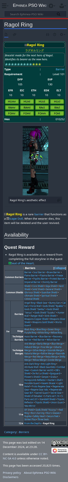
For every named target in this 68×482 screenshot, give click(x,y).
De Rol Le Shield (40, 373)
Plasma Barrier (47, 275)
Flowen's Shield (32, 376)
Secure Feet (52, 416)
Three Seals (43, 419)
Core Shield (38, 286)
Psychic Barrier (40, 278)
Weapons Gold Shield (42, 322)
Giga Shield (51, 286)
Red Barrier (39, 339)
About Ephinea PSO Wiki (40, 472)
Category (10, 432)
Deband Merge (31, 347)
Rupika (27, 416)
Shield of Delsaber (33, 396)
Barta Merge (43, 343)
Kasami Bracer (48, 383)
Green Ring (53, 329)
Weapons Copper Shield (36, 319)
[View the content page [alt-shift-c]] (6, 35)
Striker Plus (30, 419)
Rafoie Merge (47, 353)
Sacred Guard (42, 392)
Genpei (45, 376)
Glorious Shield (31, 292)
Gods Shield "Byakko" (53, 306)
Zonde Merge (54, 359)
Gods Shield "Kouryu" (46, 409)
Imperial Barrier (32, 282)
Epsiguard (55, 373)
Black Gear (42, 302)
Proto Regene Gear (41, 386)
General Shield (53, 289)
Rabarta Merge (31, 353)
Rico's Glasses (53, 413)
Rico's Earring (37, 413)
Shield (27, 286)
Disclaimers (10, 477)
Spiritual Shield (48, 295)
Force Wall (35, 306)
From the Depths (32, 423)
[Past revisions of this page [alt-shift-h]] (55, 35)
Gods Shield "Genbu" (34, 309)
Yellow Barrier (53, 339)
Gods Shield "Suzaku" (45, 312)
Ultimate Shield (31, 295)
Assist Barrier (30, 336)
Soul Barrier (39, 272)
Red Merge (38, 356)
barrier (39, 214)
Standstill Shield (47, 399)
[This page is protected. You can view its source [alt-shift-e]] (48, 35)
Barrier (60, 69)
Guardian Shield (49, 292)
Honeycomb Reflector (35, 380)
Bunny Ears (54, 302)
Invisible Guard (31, 383)
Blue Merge (57, 343)
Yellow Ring (56, 332)
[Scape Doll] (8, 218)
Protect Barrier (57, 278)
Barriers (24, 432)
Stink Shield (50, 315)
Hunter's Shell (55, 380)
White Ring (43, 332)
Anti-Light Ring (48, 363)
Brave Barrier (53, 272)
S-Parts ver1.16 (52, 396)
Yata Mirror (30, 405)
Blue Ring (41, 329)
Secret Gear (56, 392)
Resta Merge (51, 356)
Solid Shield (38, 289)
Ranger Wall (37, 315)
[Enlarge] (59, 200)
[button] (59, 268)
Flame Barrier (31, 275)
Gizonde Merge (55, 350)
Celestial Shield (31, 298)
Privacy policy (12, 472)
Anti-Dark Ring (31, 363)
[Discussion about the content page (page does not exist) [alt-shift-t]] (15, 35)
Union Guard (57, 402)
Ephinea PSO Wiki (29, 5)
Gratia (53, 376)
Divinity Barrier (49, 282)
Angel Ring (29, 302)
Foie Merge (46, 347)
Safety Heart (39, 416)
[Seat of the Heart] (10, 263)
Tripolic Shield (42, 402)
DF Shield (29, 409)
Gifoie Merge (39, 350)
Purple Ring (30, 332)
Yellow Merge (39, 359)
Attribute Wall (31, 367)
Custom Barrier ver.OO (42, 370)
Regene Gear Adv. (40, 389)
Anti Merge (29, 343)
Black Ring (29, 329)
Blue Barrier (45, 336)
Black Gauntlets (47, 367)
